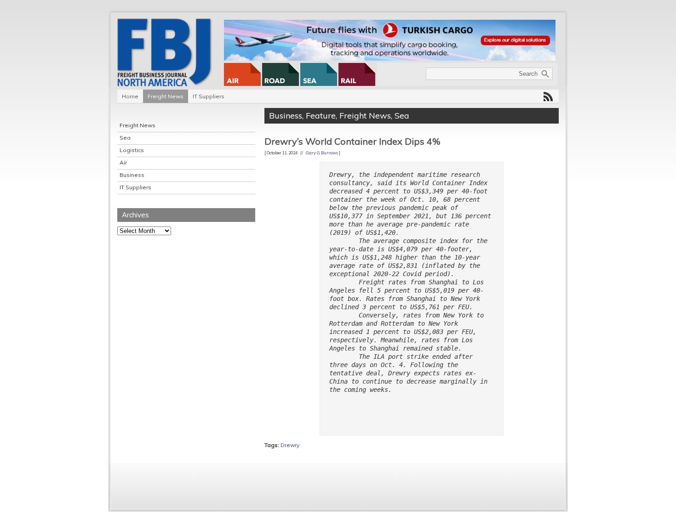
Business (132, 174)
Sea (125, 137)
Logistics (132, 150)
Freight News (165, 96)
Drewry (290, 445)
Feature (321, 115)
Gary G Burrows (322, 152)
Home (130, 96)
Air (123, 162)
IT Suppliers (208, 96)
